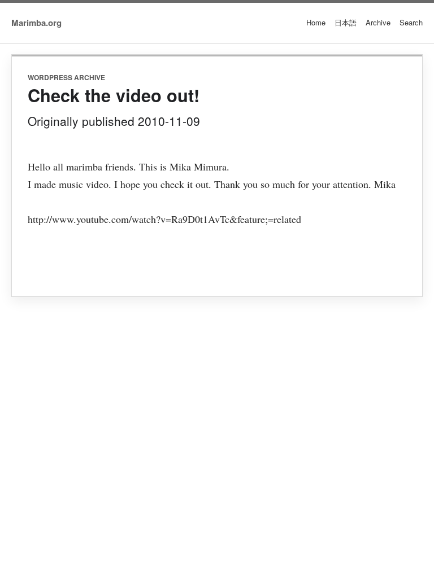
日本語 (346, 22)
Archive (378, 22)
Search (411, 22)
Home (316, 22)
